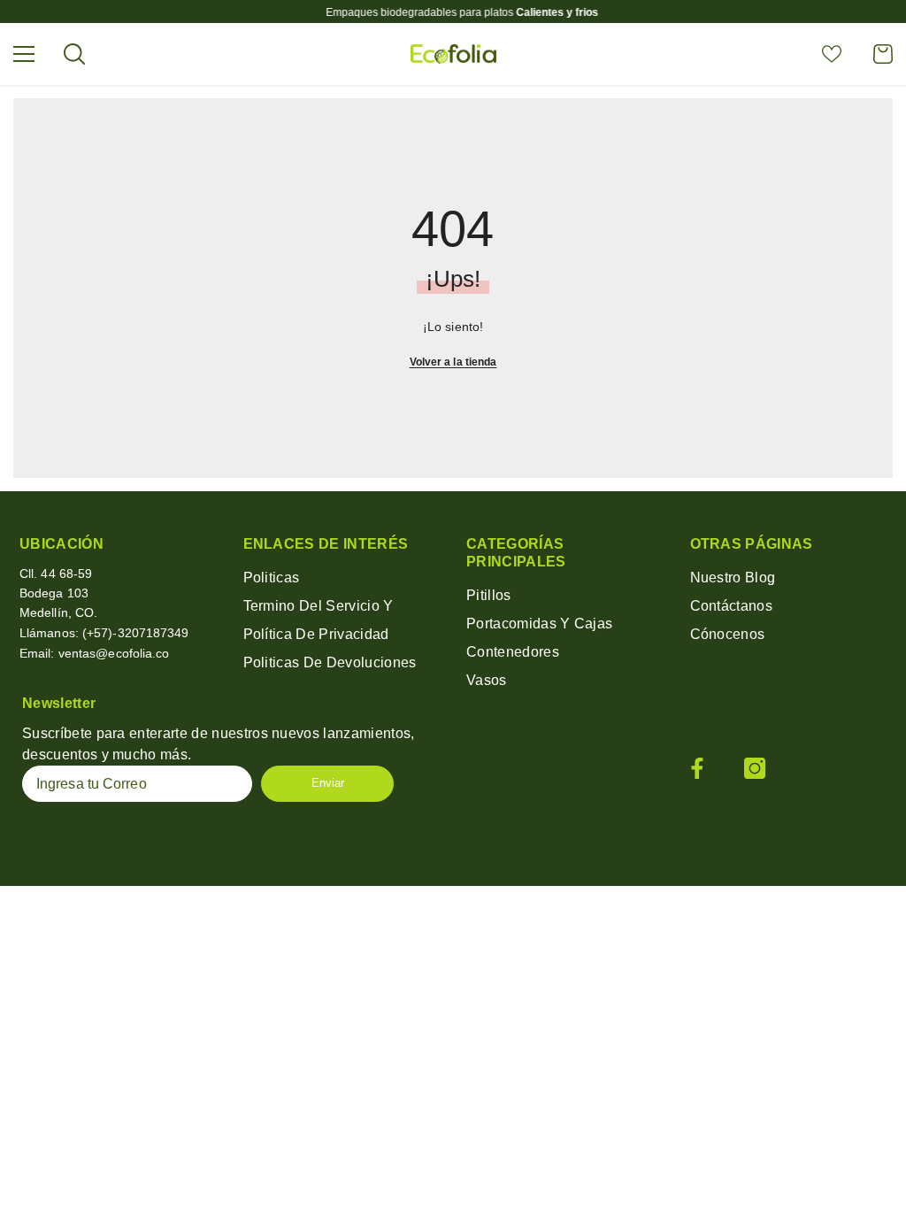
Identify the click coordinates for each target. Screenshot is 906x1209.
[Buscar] (74, 54)
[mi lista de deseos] (831, 54)
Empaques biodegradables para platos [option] (453, 12)
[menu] (24, 54)
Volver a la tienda (453, 362)
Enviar (327, 782)
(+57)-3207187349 (135, 633)
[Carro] (883, 54)
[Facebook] (697, 768)
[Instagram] (755, 768)
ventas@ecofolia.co (114, 653)
